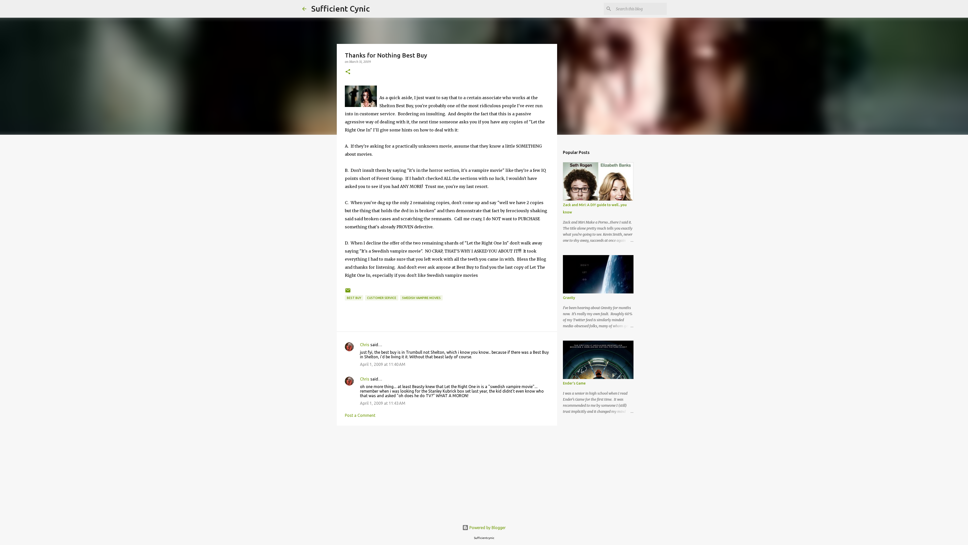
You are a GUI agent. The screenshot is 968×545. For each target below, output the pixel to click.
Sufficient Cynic (340, 8)
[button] (348, 72)
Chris (364, 344)
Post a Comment (360, 415)
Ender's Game (574, 383)
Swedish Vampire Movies (421, 297)
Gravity (569, 298)
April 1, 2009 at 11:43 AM (382, 403)
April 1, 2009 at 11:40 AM (382, 364)
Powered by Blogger (487, 527)
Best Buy (354, 297)
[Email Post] (348, 292)
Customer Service (381, 297)
